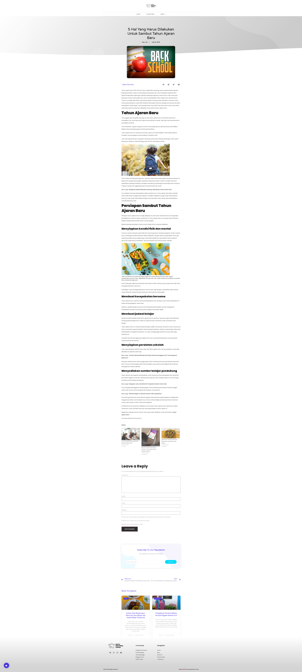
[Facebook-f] (113, 652)
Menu (162, 14)
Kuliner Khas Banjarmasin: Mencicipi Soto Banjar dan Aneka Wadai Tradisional (135, 615)
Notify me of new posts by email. (133, 524)
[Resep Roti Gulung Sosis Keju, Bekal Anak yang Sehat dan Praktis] (170, 433)
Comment (125, 475)
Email (124, 503)
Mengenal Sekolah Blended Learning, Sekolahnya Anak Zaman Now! (150, 189)
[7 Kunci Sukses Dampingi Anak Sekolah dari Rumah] (131, 434)
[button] (163, 84)
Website (124, 510)
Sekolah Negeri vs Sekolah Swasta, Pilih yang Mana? (145, 394)
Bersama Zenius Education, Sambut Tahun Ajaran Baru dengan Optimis (148, 449)
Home (138, 14)
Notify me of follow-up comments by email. (136, 520)
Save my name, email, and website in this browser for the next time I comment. (147, 517)
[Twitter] (110, 652)
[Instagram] (117, 652)
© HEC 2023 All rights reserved (110, 669)
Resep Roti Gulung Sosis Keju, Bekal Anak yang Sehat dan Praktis (169, 441)
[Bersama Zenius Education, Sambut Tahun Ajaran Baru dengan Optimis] (150, 437)
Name (124, 496)
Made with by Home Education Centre (189, 669)
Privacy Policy (150, 14)
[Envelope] (121, 652)
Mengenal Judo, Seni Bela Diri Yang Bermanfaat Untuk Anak (148, 384)
